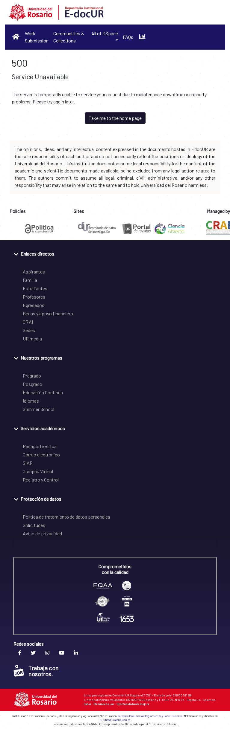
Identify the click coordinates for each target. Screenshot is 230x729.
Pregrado (32, 375)
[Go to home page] (16, 36)
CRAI (28, 322)
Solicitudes (34, 525)
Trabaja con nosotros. (43, 671)
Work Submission (37, 36)
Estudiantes (35, 288)
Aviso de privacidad (42, 533)
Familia (30, 280)
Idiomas (31, 401)
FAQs (128, 37)
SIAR (28, 463)
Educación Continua (43, 392)
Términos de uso (103, 704)
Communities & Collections (68, 36)
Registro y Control (41, 479)
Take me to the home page (115, 118)
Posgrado (32, 384)
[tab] (115, 253)
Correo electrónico (41, 454)
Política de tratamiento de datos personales (66, 516)
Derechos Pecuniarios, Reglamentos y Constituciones (149, 716)
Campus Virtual (38, 471)
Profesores (34, 296)
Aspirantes (34, 271)
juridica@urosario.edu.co (115, 720)
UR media (32, 338)
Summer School (38, 409)
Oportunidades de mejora (132, 704)
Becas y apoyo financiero (48, 313)
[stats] (142, 36)
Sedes (29, 330)
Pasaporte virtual (40, 446)
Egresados (33, 305)
